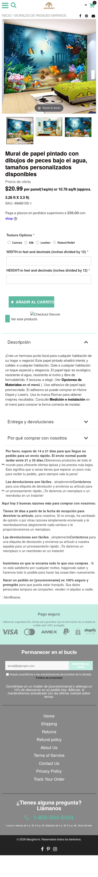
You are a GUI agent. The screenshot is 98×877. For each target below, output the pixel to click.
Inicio (7, 15)
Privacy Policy (49, 771)
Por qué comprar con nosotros (37, 437)
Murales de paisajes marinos (40, 15)
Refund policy (49, 739)
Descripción (19, 342)
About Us (49, 747)
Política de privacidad (49, 678)
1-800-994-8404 (52, 817)
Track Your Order (49, 779)
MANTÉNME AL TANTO (80, 665)
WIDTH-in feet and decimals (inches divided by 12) (46, 251)
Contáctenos (79, 537)
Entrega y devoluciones (31, 421)
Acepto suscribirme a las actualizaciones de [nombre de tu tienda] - (50, 675)
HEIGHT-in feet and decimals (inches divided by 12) (47, 270)
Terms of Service (49, 755)
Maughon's (33, 839)
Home (49, 716)
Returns (49, 731)
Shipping (49, 723)
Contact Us (49, 763)
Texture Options (19, 234)
